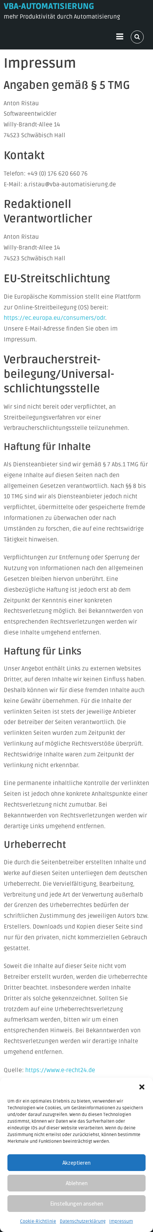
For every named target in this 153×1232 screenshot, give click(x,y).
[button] (142, 1087)
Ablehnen (77, 1183)
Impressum (121, 1221)
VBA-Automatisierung (49, 6)
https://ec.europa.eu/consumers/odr (54, 318)
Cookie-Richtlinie (38, 1221)
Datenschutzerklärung (82, 1221)
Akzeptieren (76, 1162)
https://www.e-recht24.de (60, 1070)
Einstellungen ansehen (76, 1203)
